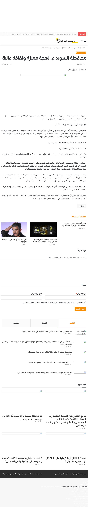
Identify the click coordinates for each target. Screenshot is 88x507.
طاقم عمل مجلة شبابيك (9, 474)
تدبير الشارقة (84, 479)
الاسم (84, 285)
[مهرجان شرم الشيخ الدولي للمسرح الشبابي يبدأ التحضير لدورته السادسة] (43, 229)
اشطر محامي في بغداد (81, 506)
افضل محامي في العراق (81, 503)
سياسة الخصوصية (30, 474)
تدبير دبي (85, 482)
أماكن (81, 206)
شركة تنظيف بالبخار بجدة (80, 496)
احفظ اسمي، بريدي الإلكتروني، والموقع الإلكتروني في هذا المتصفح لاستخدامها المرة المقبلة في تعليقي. (54, 302)
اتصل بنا (20, 474)
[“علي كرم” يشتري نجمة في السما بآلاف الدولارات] (14, 229)
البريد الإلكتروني (81, 294)
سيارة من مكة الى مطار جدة (79, 489)
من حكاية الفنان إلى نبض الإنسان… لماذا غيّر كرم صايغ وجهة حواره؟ (50, 362)
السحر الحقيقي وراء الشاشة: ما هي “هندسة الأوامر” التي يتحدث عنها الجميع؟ (47, 331)
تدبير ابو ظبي (84, 484)
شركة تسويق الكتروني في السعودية (77, 498)
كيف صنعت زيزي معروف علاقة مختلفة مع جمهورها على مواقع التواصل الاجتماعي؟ (44, 372)
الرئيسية (82, 48)
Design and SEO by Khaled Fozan (51, 486)
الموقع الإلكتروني (36, 294)
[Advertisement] (44, 16)
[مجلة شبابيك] (67, 40)
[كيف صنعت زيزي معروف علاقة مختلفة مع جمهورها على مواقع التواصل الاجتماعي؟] (80, 375)
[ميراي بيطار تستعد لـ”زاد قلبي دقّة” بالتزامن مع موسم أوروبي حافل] (80, 355)
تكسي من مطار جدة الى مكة (79, 491)
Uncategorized (74, 48)
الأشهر (72, 323)
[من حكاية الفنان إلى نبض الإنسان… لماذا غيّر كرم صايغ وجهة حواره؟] (80, 365)
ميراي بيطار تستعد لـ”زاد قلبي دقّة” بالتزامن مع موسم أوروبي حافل (50, 352)
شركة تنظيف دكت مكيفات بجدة (78, 494)
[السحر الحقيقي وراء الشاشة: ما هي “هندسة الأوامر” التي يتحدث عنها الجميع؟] (80, 334)
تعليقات (16, 323)
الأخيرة (44, 323)
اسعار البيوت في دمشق (80, 501)
